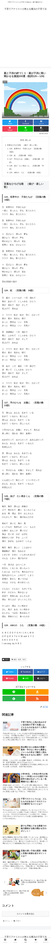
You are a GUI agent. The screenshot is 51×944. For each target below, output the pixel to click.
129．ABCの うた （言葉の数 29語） (25, 173)
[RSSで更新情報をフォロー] (37, 698)
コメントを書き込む (25, 914)
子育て (7, 659)
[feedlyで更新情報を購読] (13, 698)
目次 (22, 140)
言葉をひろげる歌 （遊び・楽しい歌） (22, 145)
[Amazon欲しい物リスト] (37, 692)
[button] (46, 492)
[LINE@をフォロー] (13, 692)
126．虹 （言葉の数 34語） (21, 155)
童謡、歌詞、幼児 (20, 659)
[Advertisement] (25, 41)
